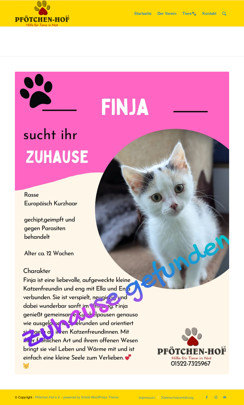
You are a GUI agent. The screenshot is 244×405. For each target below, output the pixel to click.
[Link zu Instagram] (215, 397)
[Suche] (224, 13)
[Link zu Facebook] (206, 397)
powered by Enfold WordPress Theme (90, 397)
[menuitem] (142, 13)
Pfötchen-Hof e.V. (47, 397)
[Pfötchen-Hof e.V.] (42, 13)
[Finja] (122, 223)
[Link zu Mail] (224, 397)
